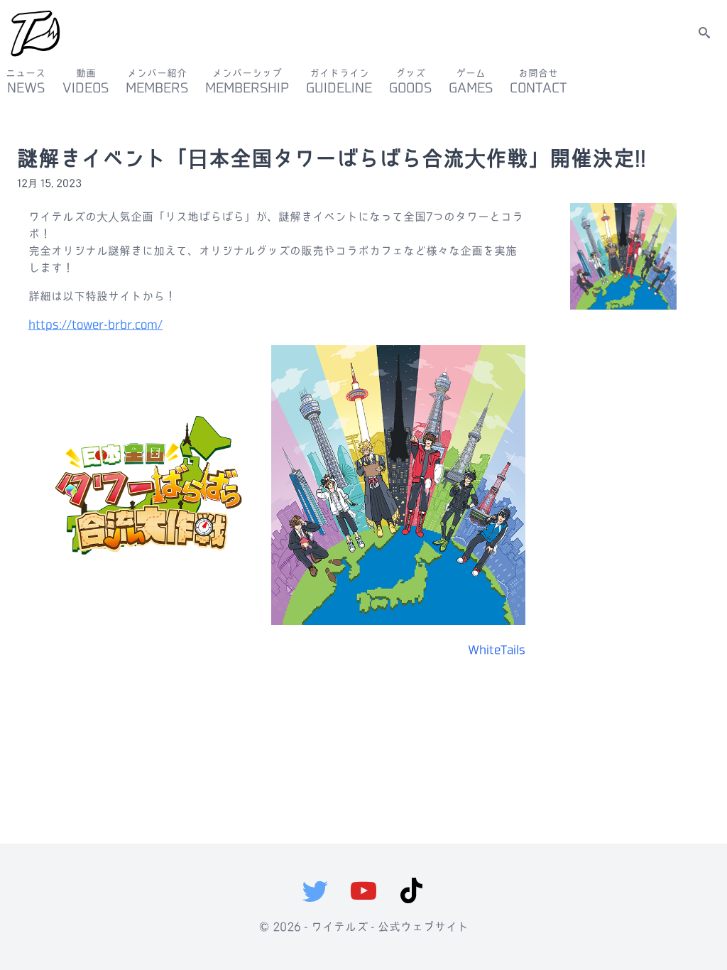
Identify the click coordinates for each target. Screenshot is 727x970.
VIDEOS (85, 81)
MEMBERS (157, 81)
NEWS (25, 81)
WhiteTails (496, 650)
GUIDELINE (339, 81)
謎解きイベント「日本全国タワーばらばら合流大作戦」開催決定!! (331, 158)
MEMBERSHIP (247, 81)
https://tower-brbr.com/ (95, 325)
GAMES (471, 81)
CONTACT (538, 81)
